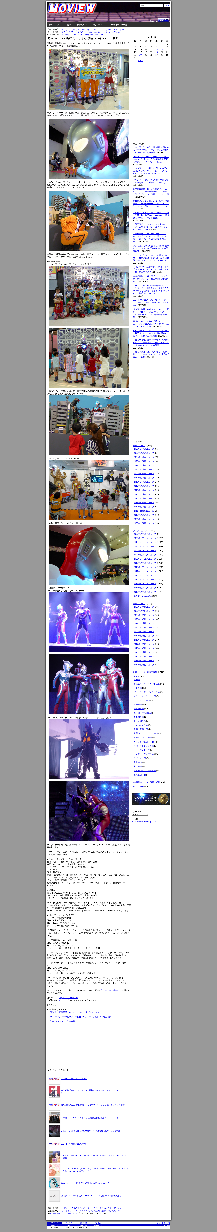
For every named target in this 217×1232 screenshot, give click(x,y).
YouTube (99, 35)
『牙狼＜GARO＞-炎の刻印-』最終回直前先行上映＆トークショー (90, 1118)
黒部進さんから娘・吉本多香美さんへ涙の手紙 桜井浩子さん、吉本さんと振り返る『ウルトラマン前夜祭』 (151, 215)
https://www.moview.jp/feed (144, 821)
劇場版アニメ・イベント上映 (147, 684)
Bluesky (65, 35)
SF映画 (137, 680)
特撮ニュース (72, 1213)
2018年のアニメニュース (145, 567)
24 (140, 55)
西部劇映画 (139, 717)
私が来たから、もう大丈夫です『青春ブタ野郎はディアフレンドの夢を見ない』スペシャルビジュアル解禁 (151, 333)
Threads (75, 35)
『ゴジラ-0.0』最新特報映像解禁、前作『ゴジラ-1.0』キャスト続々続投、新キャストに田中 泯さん (151, 269)
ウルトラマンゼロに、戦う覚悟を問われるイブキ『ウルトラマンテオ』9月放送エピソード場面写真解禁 (151, 150)
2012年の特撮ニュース (144, 665)
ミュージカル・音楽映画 (145, 771)
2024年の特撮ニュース (144, 615)
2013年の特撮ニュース (144, 661)
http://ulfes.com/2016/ (68, 998)
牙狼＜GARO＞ (100, 25)
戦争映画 (138, 704)
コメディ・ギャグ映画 (144, 754)
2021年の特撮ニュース (144, 627)
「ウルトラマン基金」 (110, 990)
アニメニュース (140, 531)
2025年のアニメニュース (145, 538)
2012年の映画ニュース (144, 507)
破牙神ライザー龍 (119, 25)
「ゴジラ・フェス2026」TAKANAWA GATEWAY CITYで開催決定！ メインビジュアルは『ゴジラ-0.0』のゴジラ (150, 171)
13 (156, 49)
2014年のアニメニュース (145, 584)
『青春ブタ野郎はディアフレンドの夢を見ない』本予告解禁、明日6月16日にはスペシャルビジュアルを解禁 (151, 342)
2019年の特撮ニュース (144, 636)
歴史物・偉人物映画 (143, 713)
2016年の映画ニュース (144, 490)
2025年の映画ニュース (144, 453)
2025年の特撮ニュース (144, 611)
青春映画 (138, 766)
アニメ (60, 25)
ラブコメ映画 (140, 758)
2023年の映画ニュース (144, 461)
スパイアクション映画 (144, 746)
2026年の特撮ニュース (144, 607)
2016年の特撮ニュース (58, 1213)
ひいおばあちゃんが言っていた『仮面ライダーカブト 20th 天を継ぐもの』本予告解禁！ (151, 248)
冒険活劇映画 (140, 721)
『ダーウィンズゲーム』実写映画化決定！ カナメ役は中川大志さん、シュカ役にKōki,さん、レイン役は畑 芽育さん (151, 257)
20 (156, 52)
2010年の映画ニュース (144, 515)
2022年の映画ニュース (144, 465)
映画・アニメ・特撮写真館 (145, 672)
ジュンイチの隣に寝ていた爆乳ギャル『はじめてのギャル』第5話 (90, 1131)
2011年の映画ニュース (144, 511)
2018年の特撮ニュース (144, 640)
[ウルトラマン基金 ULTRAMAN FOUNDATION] (152, 807)
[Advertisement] (68, 1040)
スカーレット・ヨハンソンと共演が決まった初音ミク (85, 1183)
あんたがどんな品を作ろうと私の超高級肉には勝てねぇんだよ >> (91, 32)
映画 (51, 25)
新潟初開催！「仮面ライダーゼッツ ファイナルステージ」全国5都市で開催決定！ (150, 278)
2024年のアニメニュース (145, 542)
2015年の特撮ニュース (144, 652)
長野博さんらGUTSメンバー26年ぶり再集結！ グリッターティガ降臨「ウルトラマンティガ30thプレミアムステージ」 (151, 203)
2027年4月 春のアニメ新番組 (74, 1144)
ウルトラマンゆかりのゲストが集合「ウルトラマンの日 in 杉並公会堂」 (81, 1017)
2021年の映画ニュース (144, 469)
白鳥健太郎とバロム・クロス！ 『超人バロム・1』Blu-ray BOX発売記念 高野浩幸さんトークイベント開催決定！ (151, 159)
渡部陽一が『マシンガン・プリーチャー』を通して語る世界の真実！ (92, 1196)
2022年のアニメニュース (145, 551)
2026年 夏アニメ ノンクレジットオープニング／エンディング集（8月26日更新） (151, 302)
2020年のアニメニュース (145, 559)
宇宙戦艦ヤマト (82, 25)
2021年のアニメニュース (145, 555)
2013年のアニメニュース (145, 588)
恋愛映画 (138, 762)
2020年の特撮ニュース (144, 632)
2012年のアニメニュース (145, 592)
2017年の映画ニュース (144, 486)
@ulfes (62, 1000)
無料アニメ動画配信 (143, 596)
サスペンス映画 (141, 725)
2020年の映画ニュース (144, 474)
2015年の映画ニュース (144, 494)
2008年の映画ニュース (144, 523)
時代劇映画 (139, 709)
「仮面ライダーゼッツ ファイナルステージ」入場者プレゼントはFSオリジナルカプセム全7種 (150, 227)
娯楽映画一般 (140, 775)
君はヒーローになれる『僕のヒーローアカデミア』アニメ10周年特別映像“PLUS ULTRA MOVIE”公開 (151, 324)
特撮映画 (138, 688)
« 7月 (140, 61)
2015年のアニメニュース (145, 579)
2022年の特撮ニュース (144, 623)
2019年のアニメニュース (145, 563)
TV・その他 (138, 786)
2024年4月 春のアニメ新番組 (74, 1079)
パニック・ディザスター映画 (147, 692)
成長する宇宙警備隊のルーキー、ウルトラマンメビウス (74, 1012)
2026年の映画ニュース (144, 449)
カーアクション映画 (143, 737)
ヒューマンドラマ (142, 750)
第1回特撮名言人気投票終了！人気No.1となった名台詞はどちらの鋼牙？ (94, 1105)
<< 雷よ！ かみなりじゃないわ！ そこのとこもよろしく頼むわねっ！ (93, 29)
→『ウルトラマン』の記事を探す (62, 1021)
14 (162, 49)
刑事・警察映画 (141, 729)
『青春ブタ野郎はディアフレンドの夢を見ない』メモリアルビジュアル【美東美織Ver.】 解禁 (151, 354)
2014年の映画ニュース (144, 498)
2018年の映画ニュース (144, 482)
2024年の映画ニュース (144, 457)
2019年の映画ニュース (144, 478)
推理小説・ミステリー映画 (146, 733)
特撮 (69, 25)
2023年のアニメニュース (145, 546)
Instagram (88, 35)
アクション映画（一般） (145, 742)
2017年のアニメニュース (145, 571)
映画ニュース (139, 446)
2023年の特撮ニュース (144, 619)
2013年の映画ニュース (144, 503)
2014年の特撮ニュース (144, 656)
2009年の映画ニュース (144, 519)
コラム (136, 676)
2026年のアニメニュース (145, 534)
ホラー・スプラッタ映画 (145, 696)
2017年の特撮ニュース (144, 644)
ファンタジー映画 (142, 700)
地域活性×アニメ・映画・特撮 (146, 782)
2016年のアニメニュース (145, 575)
